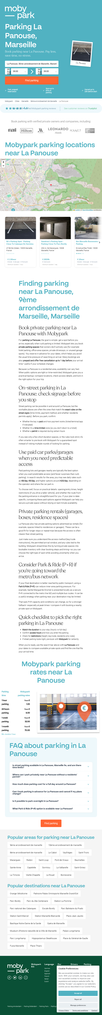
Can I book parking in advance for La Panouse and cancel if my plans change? (47, 793)
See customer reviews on (80, 108)
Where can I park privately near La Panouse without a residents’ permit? (44, 776)
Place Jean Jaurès (74, 916)
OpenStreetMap (87, 210)
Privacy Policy (64, 1010)
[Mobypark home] (20, 12)
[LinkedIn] (20, 978)
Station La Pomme (62, 901)
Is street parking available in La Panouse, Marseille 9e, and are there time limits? (46, 766)
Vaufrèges (67, 852)
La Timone (15, 875)
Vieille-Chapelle (33, 875)
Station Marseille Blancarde (47, 916)
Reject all (78, 999)
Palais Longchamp (71, 931)
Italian (46, 979)
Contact (94, 1010)
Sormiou (46, 867)
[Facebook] (9, 978)
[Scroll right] (99, 242)
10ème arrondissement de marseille (65, 845)
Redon (29, 860)
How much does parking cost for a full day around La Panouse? (44, 784)
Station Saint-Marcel (19, 916)
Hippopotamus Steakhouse (44, 938)
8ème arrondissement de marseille (26, 852)
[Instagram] (26, 978)
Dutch (46, 981)
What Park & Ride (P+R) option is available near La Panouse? (42, 809)
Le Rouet (50, 875)
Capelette (31, 867)
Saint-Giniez (79, 867)
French (46, 976)
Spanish (47, 974)
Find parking (31, 80)
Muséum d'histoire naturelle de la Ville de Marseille (33, 931)
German (47, 968)
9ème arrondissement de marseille (26, 845)
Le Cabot (52, 852)
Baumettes (80, 860)
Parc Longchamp (18, 938)
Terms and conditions (80, 1010)
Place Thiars (36, 946)
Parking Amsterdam (14, 1006)
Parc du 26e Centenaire (37, 901)
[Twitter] (15, 978)
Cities (17, 101)
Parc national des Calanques (23, 908)
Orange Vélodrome (18, 893)
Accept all (78, 993)
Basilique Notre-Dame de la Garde (25, 923)
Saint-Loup (44, 860)
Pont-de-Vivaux (61, 860)
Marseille (25, 101)
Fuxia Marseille (17, 946)
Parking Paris (44, 1006)
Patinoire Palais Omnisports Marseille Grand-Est (56, 893)
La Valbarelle (62, 867)
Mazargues (15, 860)
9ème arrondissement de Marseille (44, 101)
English (47, 971)
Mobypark (9, 101)
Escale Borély (48, 908)
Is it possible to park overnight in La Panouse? (35, 801)
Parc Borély (15, 901)
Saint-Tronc (83, 852)
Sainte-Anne (15, 867)
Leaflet (77, 210)
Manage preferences (78, 1005)
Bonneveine (66, 875)
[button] (51, 185)
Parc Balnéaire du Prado (72, 908)
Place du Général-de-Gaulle (75, 938)
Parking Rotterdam (30, 1006)
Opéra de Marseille (56, 923)
